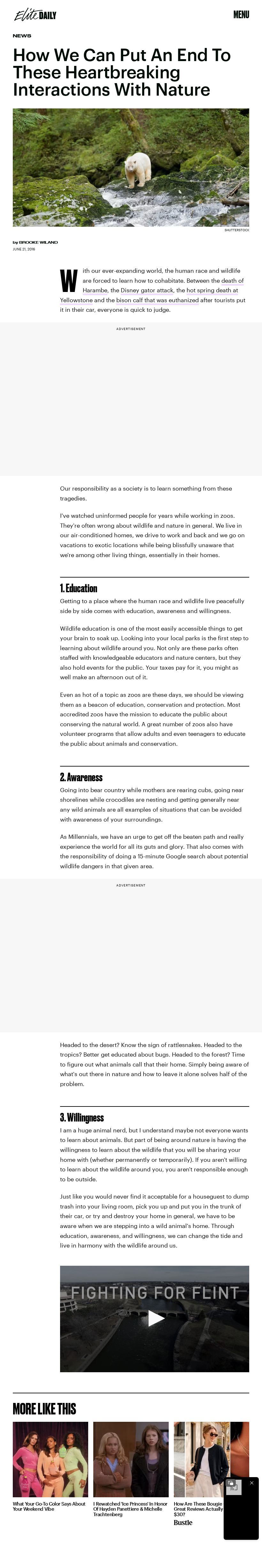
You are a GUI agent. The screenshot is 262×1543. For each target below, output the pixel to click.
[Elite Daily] (35, 14)
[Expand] (231, 1483)
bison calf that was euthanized (157, 299)
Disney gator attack (147, 290)
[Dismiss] (252, 1483)
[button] (155, 1318)
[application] (154, 1319)
